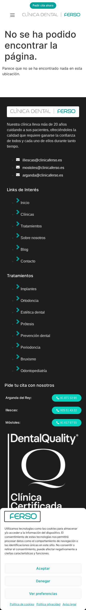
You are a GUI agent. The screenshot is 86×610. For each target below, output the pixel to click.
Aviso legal (69, 604)
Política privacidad (48, 604)
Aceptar (43, 568)
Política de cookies (22, 604)
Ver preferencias (43, 593)
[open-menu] (12, 15)
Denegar (43, 581)
